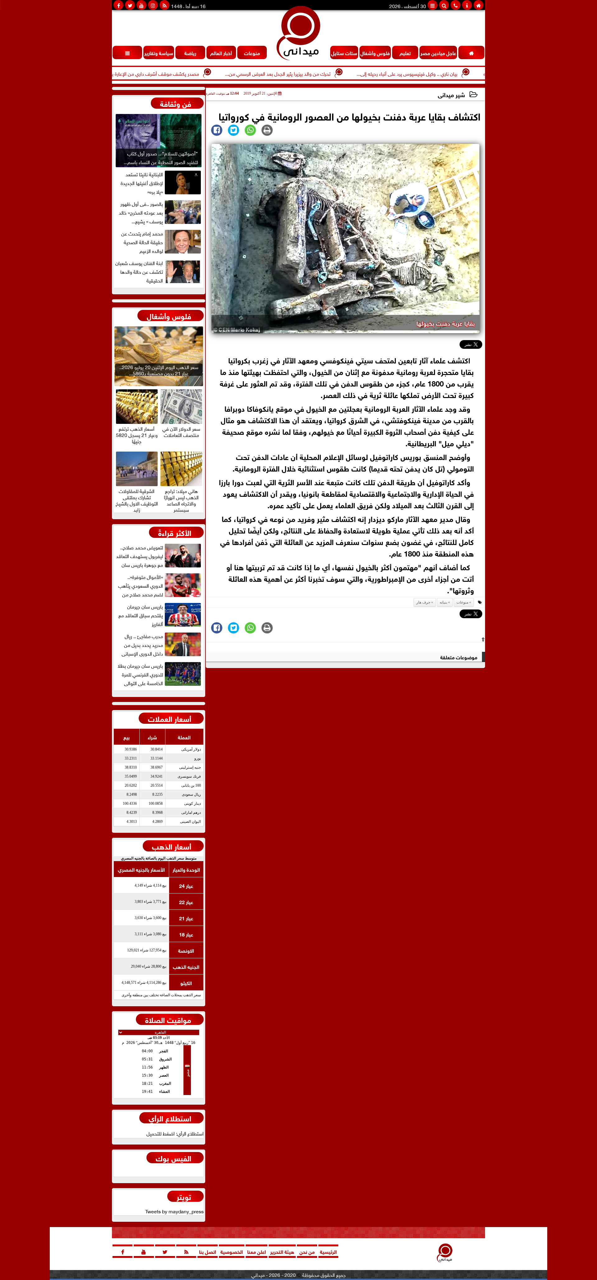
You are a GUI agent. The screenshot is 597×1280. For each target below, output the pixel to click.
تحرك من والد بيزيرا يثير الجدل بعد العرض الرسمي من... (312, 73)
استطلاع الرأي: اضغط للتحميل (175, 1133)
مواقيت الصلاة (168, 1019)
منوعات (462, 602)
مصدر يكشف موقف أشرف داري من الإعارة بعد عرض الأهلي (175, 73)
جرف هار (423, 602)
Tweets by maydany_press (174, 1211)
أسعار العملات (169, 718)
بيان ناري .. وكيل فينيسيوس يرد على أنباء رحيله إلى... (441, 73)
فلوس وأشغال (169, 315)
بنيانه (443, 602)
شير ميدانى (451, 94)
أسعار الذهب (171, 845)
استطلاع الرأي (170, 1117)
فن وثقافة (175, 103)
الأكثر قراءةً (174, 532)
